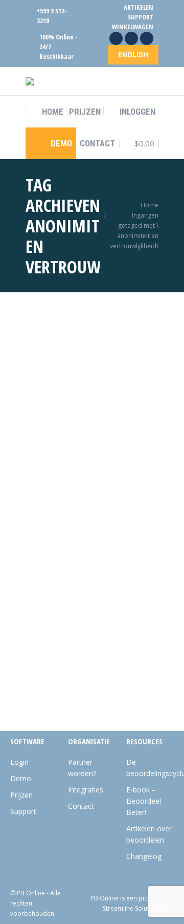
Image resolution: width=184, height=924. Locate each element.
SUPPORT (140, 17)
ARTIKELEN (138, 7)
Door (81, 458)
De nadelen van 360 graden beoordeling (79, 423)
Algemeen (52, 443)
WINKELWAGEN (132, 26)
